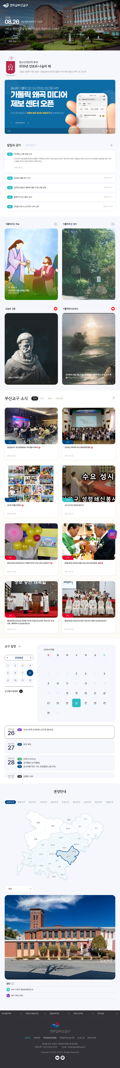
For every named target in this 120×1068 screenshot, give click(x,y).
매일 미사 (12, 41)
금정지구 (54, 802)
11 (23, 680)
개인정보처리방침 (49, 1038)
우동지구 (65, 802)
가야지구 (43, 802)
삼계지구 (87, 802)
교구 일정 (10, 646)
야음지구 (109, 802)
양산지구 (76, 802)
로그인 (98, 5)
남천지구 (10, 802)
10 (15, 680)
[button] (103, 131)
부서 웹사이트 (6, 1013)
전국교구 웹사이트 (32, 1013)
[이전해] (7, 658)
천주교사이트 (78, 1013)
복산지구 (98, 802)
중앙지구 (21, 802)
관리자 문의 (91, 1038)
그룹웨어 (27, 1038)
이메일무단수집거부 (66, 1038)
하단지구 (32, 802)
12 (30, 680)
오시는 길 (80, 1038)
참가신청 (101, 1013)
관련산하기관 (54, 1013)
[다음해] (30, 658)
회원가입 (106, 5)
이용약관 (37, 1038)
